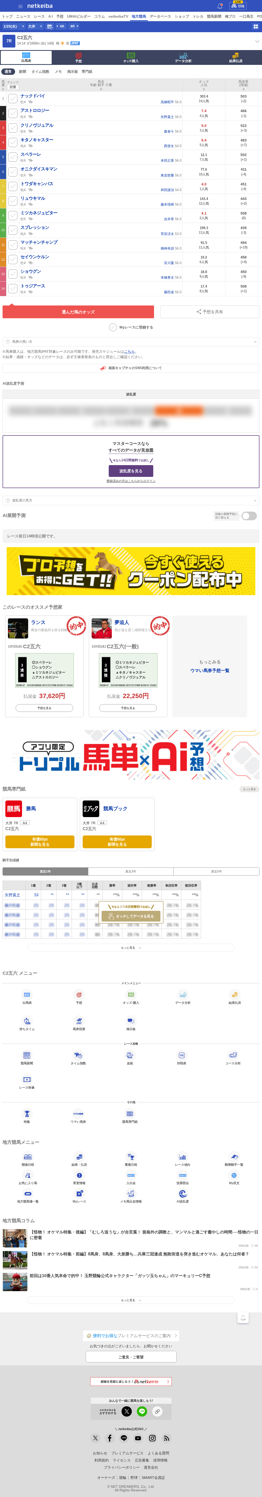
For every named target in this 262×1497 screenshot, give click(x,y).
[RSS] (166, 1438)
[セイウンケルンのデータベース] (31, 262)
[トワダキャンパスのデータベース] (31, 189)
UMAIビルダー (79, 16)
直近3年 (130, 871)
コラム (99, 16)
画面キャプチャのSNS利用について (135, 368)
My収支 (234, 1183)
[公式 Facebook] (110, 1438)
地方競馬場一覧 (28, 1201)
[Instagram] (152, 1438)
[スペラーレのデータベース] (31, 160)
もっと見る (249, 789)
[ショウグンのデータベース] (31, 277)
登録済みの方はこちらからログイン (131, 480)
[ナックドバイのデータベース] (31, 101)
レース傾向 (182, 1164)
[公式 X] (95, 1438)
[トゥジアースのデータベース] (31, 291)
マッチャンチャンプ (38, 242)
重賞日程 (131, 1164)
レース (39, 16)
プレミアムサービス (127, 1453)
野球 (134, 1477)
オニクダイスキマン (38, 169)
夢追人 (122, 622)
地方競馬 (139, 16)
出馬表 (26, 61)
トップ (7, 16)
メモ (58, 71)
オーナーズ (106, 1477)
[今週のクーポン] (131, 571)
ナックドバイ (32, 95)
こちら (129, 351)
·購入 (131, 61)
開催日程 (28, 1164)
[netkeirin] (131, 1381)
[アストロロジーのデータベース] (31, 116)
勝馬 (31, 808)
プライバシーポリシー (122, 1467)
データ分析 (183, 61)
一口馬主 (246, 16)
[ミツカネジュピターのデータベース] (31, 218)
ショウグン (30, 271)
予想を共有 (213, 312)
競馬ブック (115, 808)
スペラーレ (30, 154)
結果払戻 (236, 61)
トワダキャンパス (36, 183)
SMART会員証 (153, 1477)
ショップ (182, 16)
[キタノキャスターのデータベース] (31, 145)
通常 (8, 71)
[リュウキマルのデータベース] (31, 204)
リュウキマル (32, 198)
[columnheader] (3, 85)
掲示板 (72, 71)
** (52, 895)
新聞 (22, 71)
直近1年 (45, 871)
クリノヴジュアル (36, 125)
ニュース (23, 16)
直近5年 (216, 871)
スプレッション (34, 227)
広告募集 (142, 1460)
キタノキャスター (36, 139)
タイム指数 (40, 71)
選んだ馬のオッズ (78, 312)
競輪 (240, 5)
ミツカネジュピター (38, 212)
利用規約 (101, 1460)
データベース (160, 16)
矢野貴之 (12, 895)
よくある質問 (158, 1453)
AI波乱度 (183, 1201)
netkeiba (40, 6)
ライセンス (122, 1460)
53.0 (171, 234)
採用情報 (160, 1460)
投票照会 (183, 1183)
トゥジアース (32, 286)
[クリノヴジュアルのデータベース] (31, 131)
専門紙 (87, 71)
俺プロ (230, 16)
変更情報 (79, 1183)
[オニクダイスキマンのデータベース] (31, 175)
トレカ (198, 16)
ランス (38, 622)
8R (73, 26)
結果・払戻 (79, 1164)
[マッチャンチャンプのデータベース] (31, 248)
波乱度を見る (131, 471)
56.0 (171, 102)
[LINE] (124, 1438)
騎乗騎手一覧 (234, 1164)
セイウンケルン (34, 256)
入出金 (131, 1183)
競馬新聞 (214, 16)
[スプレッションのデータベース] (31, 233)
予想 (59, 16)
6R (62, 26)
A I (50, 16)
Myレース (79, 1201)
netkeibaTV (118, 16)
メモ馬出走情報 (131, 1201)
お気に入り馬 (28, 1183)
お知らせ (100, 1453)
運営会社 (151, 1467)
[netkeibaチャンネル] (138, 1438)
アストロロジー (34, 110)
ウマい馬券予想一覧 (210, 670)
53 (36, 895)
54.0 (172, 146)
